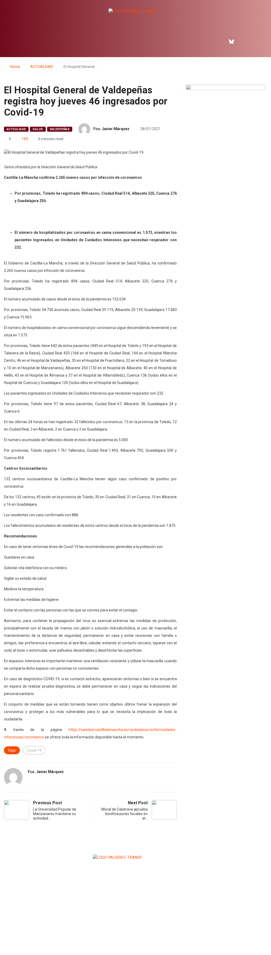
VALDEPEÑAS (60, 129)
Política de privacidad (135, 937)
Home (15, 67)
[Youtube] (254, 41)
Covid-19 (34, 750)
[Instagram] (243, 41)
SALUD (38, 129)
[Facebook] (220, 41)
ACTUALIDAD (41, 67)
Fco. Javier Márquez (111, 129)
